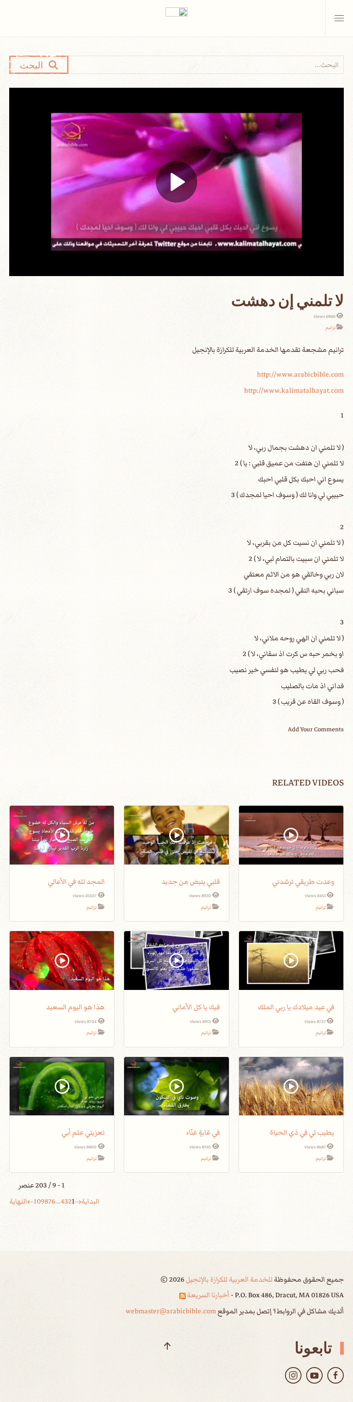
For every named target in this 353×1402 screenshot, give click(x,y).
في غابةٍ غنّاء (203, 1132)
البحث (34, 65)
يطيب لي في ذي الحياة (302, 1132)
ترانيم (330, 327)
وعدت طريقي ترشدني (303, 881)
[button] (339, 18)
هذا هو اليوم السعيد (75, 1006)
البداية (90, 1201)
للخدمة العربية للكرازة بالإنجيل (228, 1279)
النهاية (18, 1201)
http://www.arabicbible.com (300, 374)
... (58, 1201)
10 (37, 1201)
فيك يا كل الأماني (196, 1006)
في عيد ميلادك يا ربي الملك (296, 1006)
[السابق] (78, 1201)
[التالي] (30, 1201)
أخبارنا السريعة (207, 1294)
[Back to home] (176, 18)
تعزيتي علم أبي (83, 1132)
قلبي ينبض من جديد (190, 881)
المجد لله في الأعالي (76, 881)
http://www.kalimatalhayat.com (294, 390)
